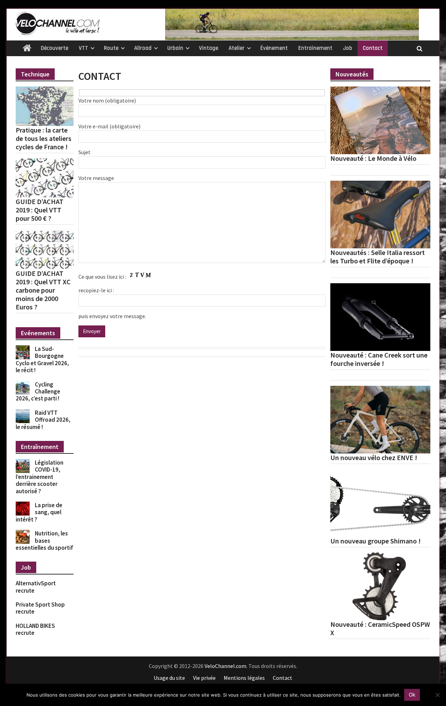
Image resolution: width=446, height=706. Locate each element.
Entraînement (315, 48)
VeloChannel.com (225, 665)
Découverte (54, 48)
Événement (274, 48)
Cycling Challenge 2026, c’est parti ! (38, 392)
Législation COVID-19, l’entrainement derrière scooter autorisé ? (39, 477)
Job (347, 48)
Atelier (237, 48)
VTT (83, 48)
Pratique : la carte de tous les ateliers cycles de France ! (43, 138)
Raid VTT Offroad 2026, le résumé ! (43, 420)
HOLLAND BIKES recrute (35, 629)
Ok (412, 694)
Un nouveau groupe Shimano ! (375, 541)
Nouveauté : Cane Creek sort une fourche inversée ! (379, 359)
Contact (373, 48)
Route (111, 48)
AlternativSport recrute (36, 586)
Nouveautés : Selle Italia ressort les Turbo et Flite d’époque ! (377, 256)
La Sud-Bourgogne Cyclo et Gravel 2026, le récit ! (42, 359)
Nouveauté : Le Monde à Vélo (373, 158)
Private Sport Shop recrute (40, 608)
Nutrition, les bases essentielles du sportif (44, 540)
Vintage (208, 48)
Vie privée (204, 677)
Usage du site (169, 677)
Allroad (143, 48)
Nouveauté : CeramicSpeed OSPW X (380, 628)
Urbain (175, 48)
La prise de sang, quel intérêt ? (39, 512)
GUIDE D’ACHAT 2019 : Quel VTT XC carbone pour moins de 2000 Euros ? (43, 290)
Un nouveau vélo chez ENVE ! (373, 457)
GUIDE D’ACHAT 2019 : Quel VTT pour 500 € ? (39, 210)
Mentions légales (244, 677)
